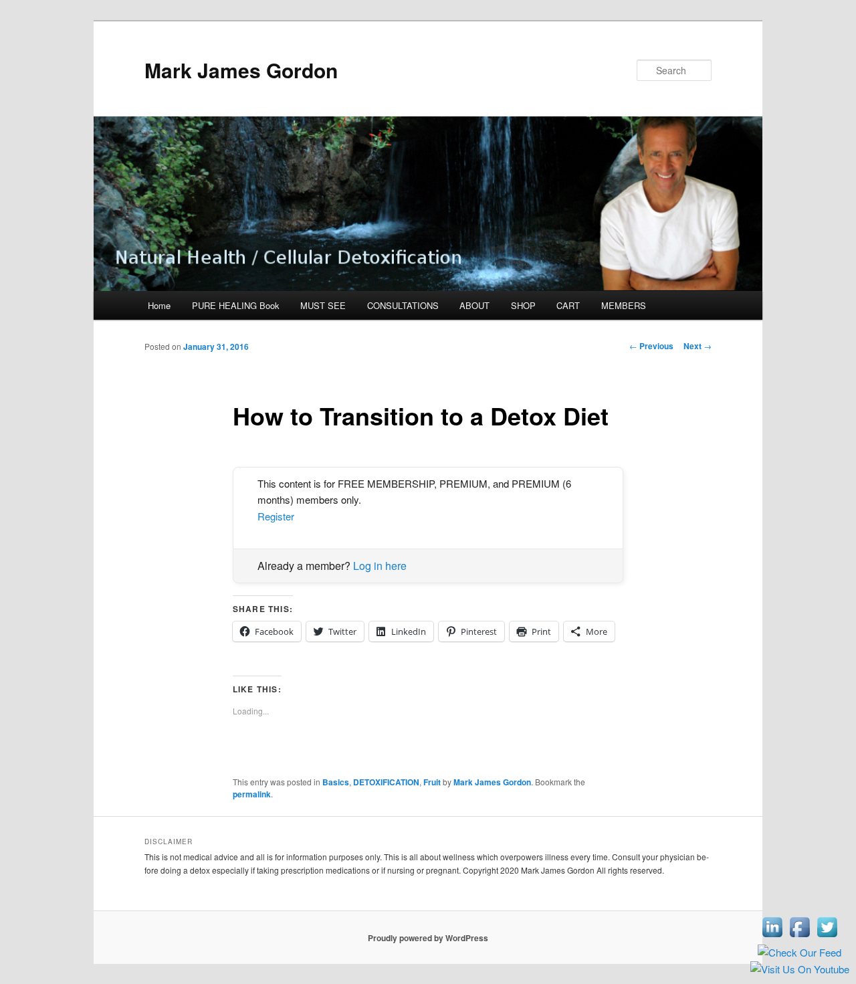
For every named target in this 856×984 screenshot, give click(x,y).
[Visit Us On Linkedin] (772, 936)
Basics (335, 782)
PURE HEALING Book (236, 305)
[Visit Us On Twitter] (827, 936)
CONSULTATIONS (403, 305)
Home (159, 305)
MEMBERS (623, 305)
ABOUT (474, 305)
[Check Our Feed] (799, 952)
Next (697, 346)
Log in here (380, 565)
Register (275, 516)
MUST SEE (323, 305)
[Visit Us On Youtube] (799, 969)
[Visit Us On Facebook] (799, 936)
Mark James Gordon (241, 70)
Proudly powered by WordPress (428, 938)
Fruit (432, 782)
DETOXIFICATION (386, 782)
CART (568, 305)
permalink (252, 794)
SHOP (523, 305)
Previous (651, 346)
